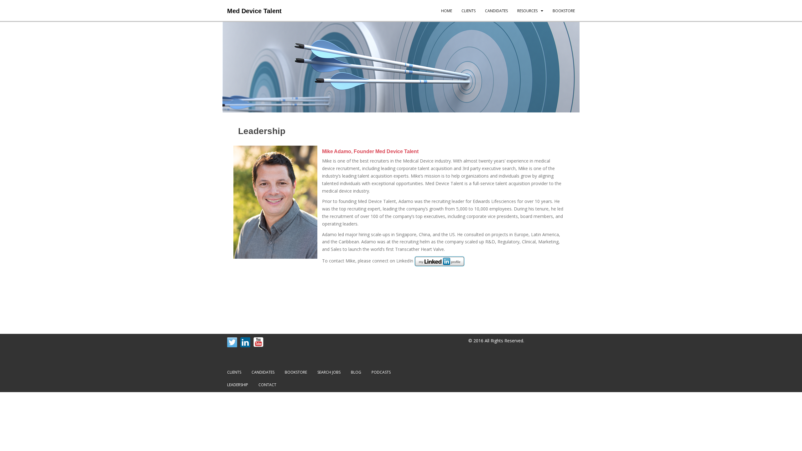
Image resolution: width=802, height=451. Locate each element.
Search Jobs (329, 372)
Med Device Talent (254, 11)
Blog (356, 372)
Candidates (496, 10)
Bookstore (564, 10)
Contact (267, 384)
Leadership (237, 384)
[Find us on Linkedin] (245, 342)
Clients (468, 10)
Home (446, 10)
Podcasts (381, 372)
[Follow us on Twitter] (232, 342)
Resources (527, 10)
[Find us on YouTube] (258, 342)
